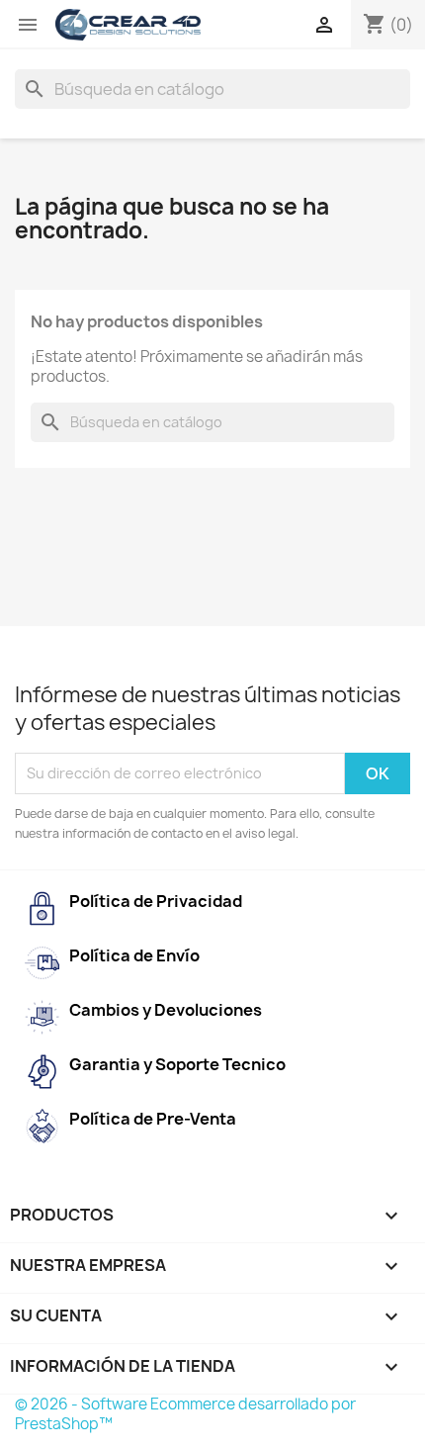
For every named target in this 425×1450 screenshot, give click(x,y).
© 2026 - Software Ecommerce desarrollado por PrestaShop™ (185, 1414)
